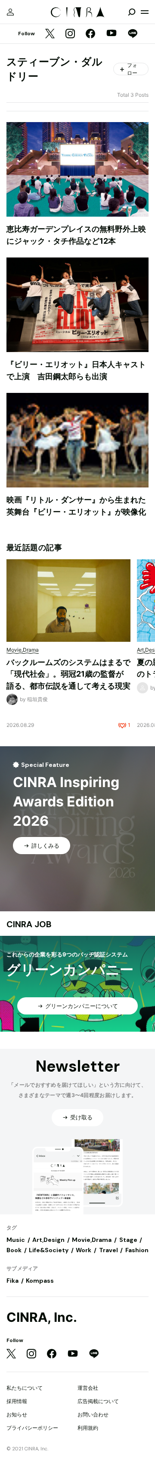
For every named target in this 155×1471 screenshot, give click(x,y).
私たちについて (24, 1388)
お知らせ (16, 1414)
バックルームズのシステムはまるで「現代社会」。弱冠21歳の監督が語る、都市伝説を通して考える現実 (68, 674)
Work (83, 1250)
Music (15, 1240)
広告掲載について (98, 1401)
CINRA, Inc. (41, 1317)
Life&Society (48, 1250)
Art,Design (48, 1240)
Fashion (137, 1250)
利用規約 (88, 1428)
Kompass (40, 1281)
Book (14, 1250)
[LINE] (132, 34)
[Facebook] (90, 34)
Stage (128, 1240)
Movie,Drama (92, 1240)
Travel (108, 1250)
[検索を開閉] (131, 12)
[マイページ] (10, 12)
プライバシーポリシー (32, 1428)
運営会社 (88, 1388)
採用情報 (16, 1401)
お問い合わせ (93, 1414)
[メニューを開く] (144, 12)
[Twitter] (50, 34)
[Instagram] (70, 34)
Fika (12, 1281)
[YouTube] (111, 34)
